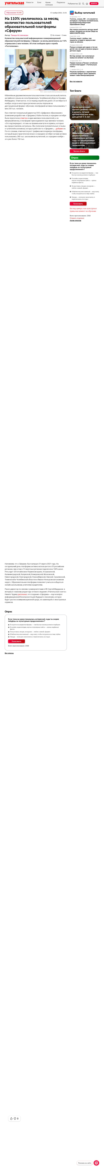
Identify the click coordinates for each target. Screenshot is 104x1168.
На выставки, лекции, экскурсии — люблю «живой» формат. (30, 632)
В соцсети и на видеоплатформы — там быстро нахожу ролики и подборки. (35, 624)
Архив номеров (49, 3)
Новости (29, 2)
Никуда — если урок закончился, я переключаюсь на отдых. (30, 637)
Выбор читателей (85, 12)
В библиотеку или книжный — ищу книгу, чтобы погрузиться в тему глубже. (35, 634)
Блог (39, 2)
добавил (59, 129)
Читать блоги (79, 151)
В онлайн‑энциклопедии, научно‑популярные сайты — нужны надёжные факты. (34, 628)
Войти (94, 3)
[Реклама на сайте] (96, 1162)
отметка (23, 118)
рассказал (22, 594)
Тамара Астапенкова (19, 35)
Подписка (61, 2)
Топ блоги (75, 90)
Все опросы (9, 653)
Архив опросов (75, 221)
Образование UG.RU (14, 13)
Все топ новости (76, 81)
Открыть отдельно (77, 218)
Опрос (74, 157)
